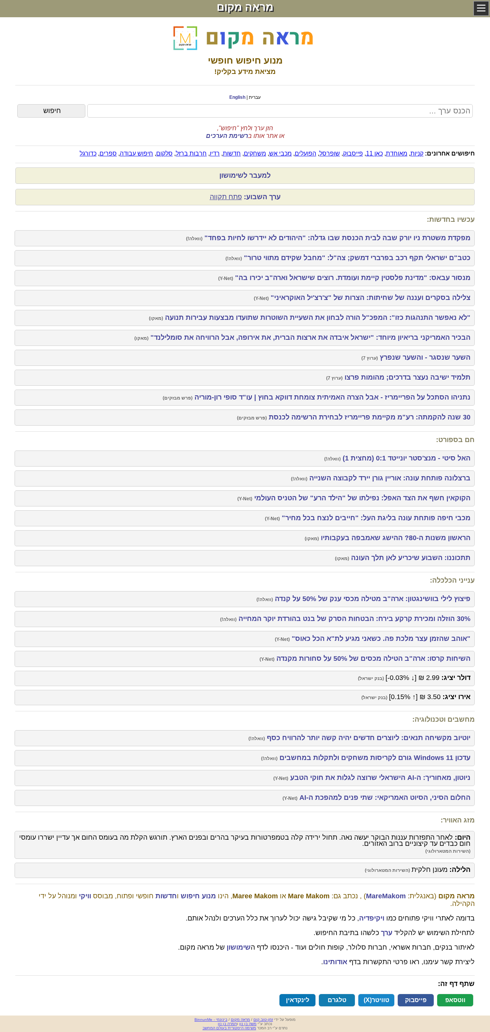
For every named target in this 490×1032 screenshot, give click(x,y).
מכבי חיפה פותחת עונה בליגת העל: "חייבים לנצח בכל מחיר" (375, 518)
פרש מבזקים (177, 398)
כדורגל (88, 153)
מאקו (156, 318)
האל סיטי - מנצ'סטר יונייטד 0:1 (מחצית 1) (405, 458)
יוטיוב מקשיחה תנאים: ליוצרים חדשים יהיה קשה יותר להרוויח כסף (367, 738)
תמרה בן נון (227, 1024)
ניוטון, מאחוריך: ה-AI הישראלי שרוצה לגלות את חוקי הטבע (379, 777)
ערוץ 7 (369, 358)
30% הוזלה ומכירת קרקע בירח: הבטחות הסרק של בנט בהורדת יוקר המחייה (353, 618)
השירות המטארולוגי (448, 851)
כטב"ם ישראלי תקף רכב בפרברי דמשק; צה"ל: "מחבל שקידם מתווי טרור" (356, 258)
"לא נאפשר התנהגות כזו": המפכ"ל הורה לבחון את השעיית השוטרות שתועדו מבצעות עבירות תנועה (316, 317)
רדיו (215, 153)
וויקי (85, 896)
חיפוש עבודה (136, 153)
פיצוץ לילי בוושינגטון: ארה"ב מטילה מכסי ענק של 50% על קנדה (371, 599)
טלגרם (337, 1000)
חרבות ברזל (191, 153)
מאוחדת (396, 153)
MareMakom (386, 896)
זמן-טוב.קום (263, 1019)
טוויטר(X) (376, 1000)
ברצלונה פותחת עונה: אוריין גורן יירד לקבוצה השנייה (388, 478)
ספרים (108, 153)
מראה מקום (240, 1019)
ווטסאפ (455, 1000)
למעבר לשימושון (245, 175)
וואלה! (194, 238)
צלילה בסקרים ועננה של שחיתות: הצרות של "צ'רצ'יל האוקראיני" (369, 297)
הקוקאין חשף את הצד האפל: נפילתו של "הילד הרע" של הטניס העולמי (361, 498)
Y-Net (226, 278)
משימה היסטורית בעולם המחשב (229, 1028)
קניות (416, 153)
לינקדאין (297, 1000)
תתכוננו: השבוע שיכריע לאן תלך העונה (409, 558)
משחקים (255, 153)
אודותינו (335, 962)
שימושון (239, 947)
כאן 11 (374, 153)
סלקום (164, 153)
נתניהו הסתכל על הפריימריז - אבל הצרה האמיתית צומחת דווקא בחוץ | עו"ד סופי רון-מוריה (331, 397)
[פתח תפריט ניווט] (481, 8)
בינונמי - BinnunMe (210, 1019)
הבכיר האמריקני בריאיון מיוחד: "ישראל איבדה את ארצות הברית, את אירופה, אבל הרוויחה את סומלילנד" (309, 337)
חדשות (232, 153)
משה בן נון (247, 1024)
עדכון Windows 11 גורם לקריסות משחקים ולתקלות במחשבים (374, 758)
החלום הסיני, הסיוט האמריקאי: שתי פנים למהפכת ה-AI (383, 797)
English (237, 97)
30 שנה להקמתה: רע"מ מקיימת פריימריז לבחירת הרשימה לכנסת (368, 417)
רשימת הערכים (227, 136)
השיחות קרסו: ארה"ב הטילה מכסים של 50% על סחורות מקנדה (372, 658)
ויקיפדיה (371, 918)
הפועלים (305, 153)
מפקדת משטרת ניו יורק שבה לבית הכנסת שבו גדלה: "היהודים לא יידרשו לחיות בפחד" (336, 238)
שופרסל (329, 153)
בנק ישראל (370, 678)
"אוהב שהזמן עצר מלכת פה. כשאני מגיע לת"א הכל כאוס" (380, 638)
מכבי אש (280, 153)
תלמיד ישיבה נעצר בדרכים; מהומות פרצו (406, 377)
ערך (386, 933)
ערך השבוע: (245, 197)
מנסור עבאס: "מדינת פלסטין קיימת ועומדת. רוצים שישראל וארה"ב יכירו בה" (351, 278)
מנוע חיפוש (198, 896)
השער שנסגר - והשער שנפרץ (424, 357)
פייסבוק (353, 153)
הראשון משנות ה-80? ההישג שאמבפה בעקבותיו (394, 538)
